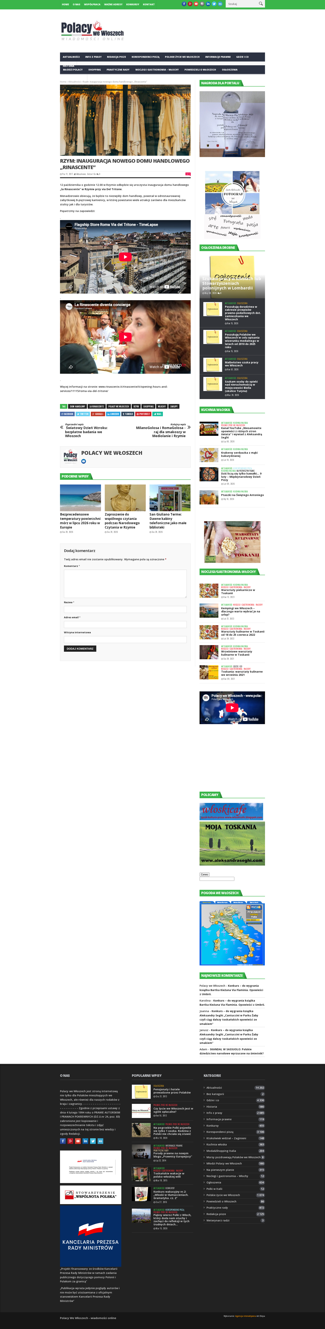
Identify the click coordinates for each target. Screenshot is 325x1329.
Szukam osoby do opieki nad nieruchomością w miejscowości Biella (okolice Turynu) (241, 386)
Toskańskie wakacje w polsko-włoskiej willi (168, 1175)
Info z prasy (93, 56)
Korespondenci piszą (145, 56)
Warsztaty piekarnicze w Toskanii (238, 591)
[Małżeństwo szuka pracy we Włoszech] (212, 365)
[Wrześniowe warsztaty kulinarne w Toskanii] (209, 652)
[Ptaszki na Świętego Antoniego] (209, 497)
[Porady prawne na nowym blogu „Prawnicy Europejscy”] (141, 1151)
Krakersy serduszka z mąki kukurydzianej (239, 454)
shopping (148, 406)
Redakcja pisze (116, 56)
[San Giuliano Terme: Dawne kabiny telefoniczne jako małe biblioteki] (170, 498)
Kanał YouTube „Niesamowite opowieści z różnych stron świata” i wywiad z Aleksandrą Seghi (241, 432)
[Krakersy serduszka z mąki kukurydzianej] (209, 455)
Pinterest (144, 413)
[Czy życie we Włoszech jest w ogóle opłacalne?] (141, 1111)
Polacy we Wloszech (118, 406)
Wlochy (162, 406)
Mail (159, 413)
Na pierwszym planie (246, 471)
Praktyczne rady (118, 69)
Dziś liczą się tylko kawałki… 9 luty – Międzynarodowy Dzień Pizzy (241, 477)
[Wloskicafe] (231, 819)
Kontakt (149, 4)
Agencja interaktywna (245, 1316)
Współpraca (92, 4)
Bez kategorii (215, 1094)
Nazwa (69, 602)
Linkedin (114, 413)
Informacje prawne (218, 56)
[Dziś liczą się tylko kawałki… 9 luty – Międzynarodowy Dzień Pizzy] (209, 474)
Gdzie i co (242, 56)
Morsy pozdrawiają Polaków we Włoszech (233, 1157)
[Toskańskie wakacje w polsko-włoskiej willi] (141, 1174)
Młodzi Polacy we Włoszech (224, 1163)
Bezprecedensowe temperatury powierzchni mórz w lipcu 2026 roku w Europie (80, 520)
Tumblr (129, 413)
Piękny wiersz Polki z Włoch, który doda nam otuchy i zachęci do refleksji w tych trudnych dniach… (172, 1219)
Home (65, 4)
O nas (76, 4)
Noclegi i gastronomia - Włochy (236, 587)
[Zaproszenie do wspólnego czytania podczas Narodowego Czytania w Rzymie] (125, 498)
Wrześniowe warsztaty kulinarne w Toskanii (236, 653)
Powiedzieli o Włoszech (200, 69)
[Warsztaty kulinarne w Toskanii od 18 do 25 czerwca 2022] (209, 632)
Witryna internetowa (77, 632)
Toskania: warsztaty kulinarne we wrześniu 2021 (242, 673)
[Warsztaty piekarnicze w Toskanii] (209, 591)
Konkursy (132, 4)
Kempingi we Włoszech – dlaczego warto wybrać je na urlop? (240, 611)
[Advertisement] (228, 761)
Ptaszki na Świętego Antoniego (242, 495)
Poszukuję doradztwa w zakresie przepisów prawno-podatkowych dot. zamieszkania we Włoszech (243, 313)
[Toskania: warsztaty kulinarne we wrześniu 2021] (209, 672)
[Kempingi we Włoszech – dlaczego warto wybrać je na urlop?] (209, 611)
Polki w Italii (214, 1189)
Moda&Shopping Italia (221, 1151)
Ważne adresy (113, 4)
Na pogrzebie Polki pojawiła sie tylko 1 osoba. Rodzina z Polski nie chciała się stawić (172, 1131)
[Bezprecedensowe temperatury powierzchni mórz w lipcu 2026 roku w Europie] (80, 498)
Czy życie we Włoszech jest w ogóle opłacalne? (173, 1110)
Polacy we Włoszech (111, 452)
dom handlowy (77, 406)
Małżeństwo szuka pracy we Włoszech (241, 364)
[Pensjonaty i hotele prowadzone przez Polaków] (141, 1092)
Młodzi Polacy (73, 69)
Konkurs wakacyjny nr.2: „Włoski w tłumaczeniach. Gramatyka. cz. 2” (170, 1195)
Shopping (94, 69)
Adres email (72, 617)
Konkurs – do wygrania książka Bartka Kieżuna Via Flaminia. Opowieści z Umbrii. (231, 990)
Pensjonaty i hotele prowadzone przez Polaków (172, 1091)
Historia (212, 1106)
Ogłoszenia (230, 69)
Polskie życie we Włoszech (182, 56)
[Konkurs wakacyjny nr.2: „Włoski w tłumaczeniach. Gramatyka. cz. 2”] (141, 1194)
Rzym (136, 406)
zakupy (174, 406)
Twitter (84, 413)
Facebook (68, 413)
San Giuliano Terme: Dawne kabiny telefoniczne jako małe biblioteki (168, 520)
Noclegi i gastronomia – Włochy (157, 69)
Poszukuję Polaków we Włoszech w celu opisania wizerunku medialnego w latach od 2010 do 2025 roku (242, 341)
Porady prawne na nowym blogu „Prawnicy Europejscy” (172, 1154)
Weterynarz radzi (218, 1220)
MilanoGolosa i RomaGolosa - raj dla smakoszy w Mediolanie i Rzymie (161, 430)
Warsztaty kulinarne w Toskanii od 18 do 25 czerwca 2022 (242, 633)
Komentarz (72, 566)
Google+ (99, 413)
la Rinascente (97, 406)
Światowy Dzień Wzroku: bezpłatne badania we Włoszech (86, 430)
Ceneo (204, 874)
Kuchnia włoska (73, 78)
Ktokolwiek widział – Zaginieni (226, 1138)
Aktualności (71, 56)
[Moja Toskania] (232, 864)
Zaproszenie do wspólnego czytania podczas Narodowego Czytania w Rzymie (122, 520)
